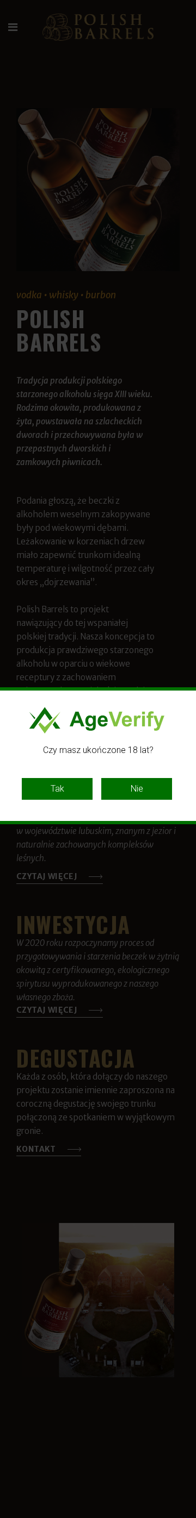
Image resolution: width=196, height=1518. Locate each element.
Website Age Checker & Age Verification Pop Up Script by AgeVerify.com (182, 1515)
